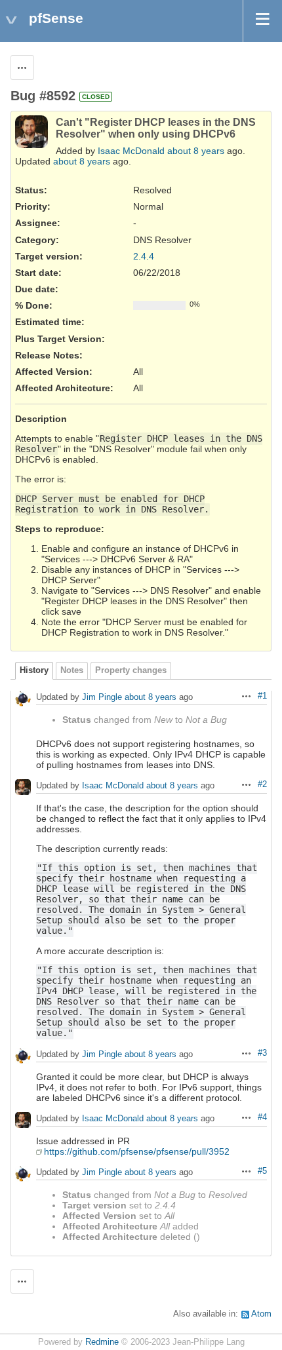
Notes (71, 670)
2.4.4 (143, 256)
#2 (262, 784)
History (34, 670)
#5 (262, 1171)
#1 (262, 696)
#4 (262, 1117)
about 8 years (195, 150)
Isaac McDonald (131, 150)
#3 (262, 1053)
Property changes (131, 670)
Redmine (102, 1342)
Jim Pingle (102, 697)
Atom (261, 1314)
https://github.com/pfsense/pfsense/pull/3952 (137, 1151)
